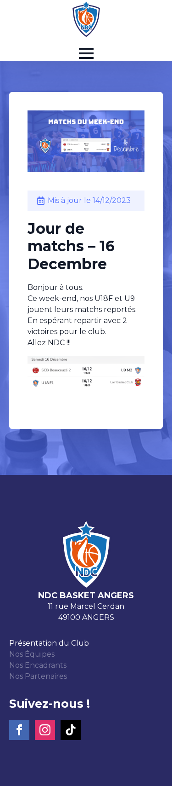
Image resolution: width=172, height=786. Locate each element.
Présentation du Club (49, 643)
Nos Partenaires (38, 676)
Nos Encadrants (38, 665)
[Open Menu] (86, 53)
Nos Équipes (32, 654)
